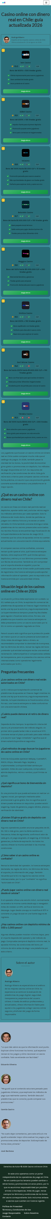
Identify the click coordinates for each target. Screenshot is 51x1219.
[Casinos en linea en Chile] (4, 3)
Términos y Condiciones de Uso (16, 1209)
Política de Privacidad (12, 1206)
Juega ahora (25, 91)
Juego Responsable (11, 1213)
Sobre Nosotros (31, 1213)
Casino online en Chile (37, 1166)
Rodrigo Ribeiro (18, 37)
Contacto (6, 1216)
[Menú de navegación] (46, 3)
